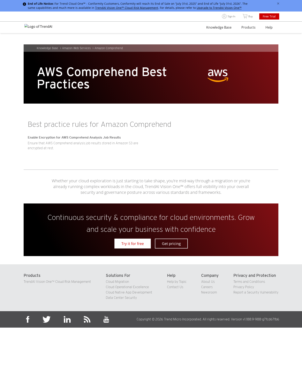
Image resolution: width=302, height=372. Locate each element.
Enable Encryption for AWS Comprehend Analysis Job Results (74, 137)
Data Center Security (121, 298)
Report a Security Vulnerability (255, 292)
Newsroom (209, 292)
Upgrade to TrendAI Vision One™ (219, 8)
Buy (250, 16)
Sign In (231, 16)
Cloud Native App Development (129, 292)
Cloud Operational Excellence (127, 287)
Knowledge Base (219, 27)
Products (248, 27)
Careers (207, 287)
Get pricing (171, 243)
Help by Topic (177, 282)
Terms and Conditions (249, 282)
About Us (208, 282)
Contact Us (175, 287)
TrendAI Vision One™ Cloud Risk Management (126, 8)
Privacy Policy (243, 287)
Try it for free (132, 243)
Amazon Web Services (76, 48)
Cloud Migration (117, 282)
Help (269, 27)
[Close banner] (278, 3)
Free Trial (269, 16)
